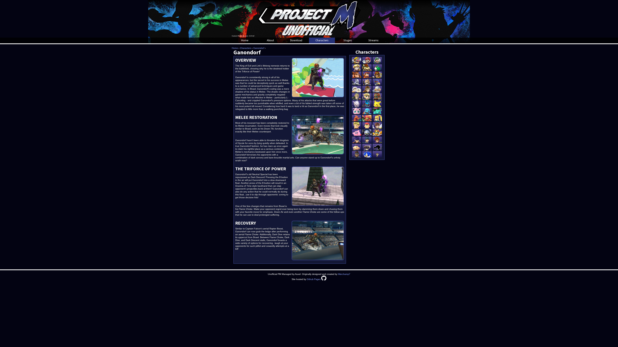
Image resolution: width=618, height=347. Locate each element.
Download (296, 40)
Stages (347, 40)
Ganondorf (258, 48)
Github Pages (314, 279)
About (270, 40)
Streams (373, 40)
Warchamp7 (344, 274)
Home (244, 40)
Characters (321, 40)
